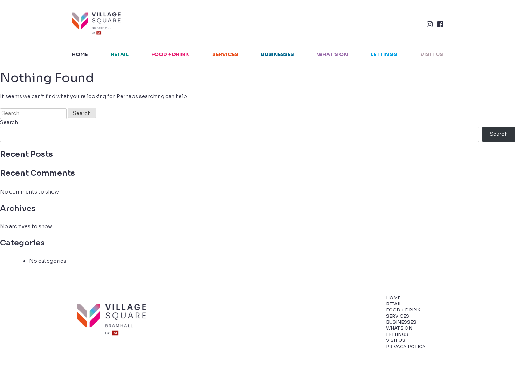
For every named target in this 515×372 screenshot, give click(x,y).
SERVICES (225, 54)
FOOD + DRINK (170, 54)
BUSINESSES (277, 54)
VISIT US (431, 54)
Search (9, 122)
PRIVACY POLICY (406, 347)
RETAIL (120, 54)
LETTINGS (384, 54)
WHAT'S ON (332, 54)
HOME (80, 54)
